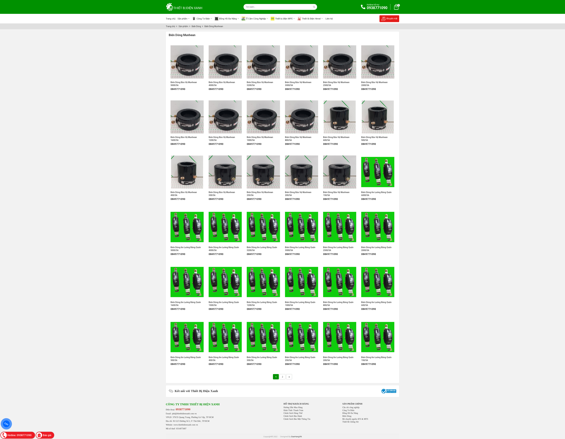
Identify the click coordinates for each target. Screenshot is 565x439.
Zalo (6, 423)
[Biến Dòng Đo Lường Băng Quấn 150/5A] (377, 336)
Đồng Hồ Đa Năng (350, 413)
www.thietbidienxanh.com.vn (185, 425)
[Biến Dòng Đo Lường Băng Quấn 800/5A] (339, 280)
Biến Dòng (346, 416)
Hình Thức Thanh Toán (293, 410)
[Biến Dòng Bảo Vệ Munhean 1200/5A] (225, 115)
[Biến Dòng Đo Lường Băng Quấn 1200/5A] (263, 280)
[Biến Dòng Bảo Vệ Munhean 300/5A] (225, 171)
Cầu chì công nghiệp (350, 407)
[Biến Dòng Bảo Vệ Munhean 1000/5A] (263, 115)
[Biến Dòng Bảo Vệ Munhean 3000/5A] (301, 60)
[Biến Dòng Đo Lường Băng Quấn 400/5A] (225, 336)
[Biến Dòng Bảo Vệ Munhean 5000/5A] (187, 60)
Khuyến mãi (392, 18)
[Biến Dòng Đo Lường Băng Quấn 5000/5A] (187, 225)
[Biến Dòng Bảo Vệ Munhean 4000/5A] (225, 60)
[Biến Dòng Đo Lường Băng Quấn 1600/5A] (187, 280)
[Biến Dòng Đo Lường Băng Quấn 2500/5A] (339, 225)
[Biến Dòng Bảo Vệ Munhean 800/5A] (301, 115)
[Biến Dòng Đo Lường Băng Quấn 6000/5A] (377, 171)
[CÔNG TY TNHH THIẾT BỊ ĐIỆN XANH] (184, 7)
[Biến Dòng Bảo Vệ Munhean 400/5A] (187, 171)
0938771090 (377, 8)
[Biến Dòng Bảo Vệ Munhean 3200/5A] (263, 60)
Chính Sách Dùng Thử (293, 413)
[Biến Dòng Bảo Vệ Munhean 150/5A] (339, 171)
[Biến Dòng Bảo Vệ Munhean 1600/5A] (187, 115)
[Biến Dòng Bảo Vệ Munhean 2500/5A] (339, 60)
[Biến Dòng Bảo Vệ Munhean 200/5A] (301, 171)
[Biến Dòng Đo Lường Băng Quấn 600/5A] (377, 280)
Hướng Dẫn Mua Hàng (293, 407)
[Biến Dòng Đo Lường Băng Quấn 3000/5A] (301, 225)
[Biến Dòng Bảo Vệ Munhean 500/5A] (377, 115)
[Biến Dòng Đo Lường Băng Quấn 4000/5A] (225, 225)
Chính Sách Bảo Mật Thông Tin (297, 419)
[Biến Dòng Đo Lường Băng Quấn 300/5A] (263, 336)
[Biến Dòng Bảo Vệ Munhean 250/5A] (263, 171)
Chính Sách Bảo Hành (293, 416)
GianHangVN (296, 436)
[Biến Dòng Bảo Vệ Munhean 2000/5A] (377, 60)
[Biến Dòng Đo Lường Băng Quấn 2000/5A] (377, 225)
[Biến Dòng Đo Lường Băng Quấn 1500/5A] (225, 280)
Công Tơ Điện (348, 410)
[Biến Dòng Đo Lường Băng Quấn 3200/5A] (263, 225)
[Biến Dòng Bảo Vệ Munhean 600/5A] (339, 115)
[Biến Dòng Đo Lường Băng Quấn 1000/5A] (301, 280)
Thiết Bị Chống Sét (350, 422)
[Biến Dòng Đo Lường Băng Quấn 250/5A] (301, 336)
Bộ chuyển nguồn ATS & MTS (355, 419)
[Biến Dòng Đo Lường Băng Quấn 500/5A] (187, 336)
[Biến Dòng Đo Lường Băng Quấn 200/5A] (339, 336)
